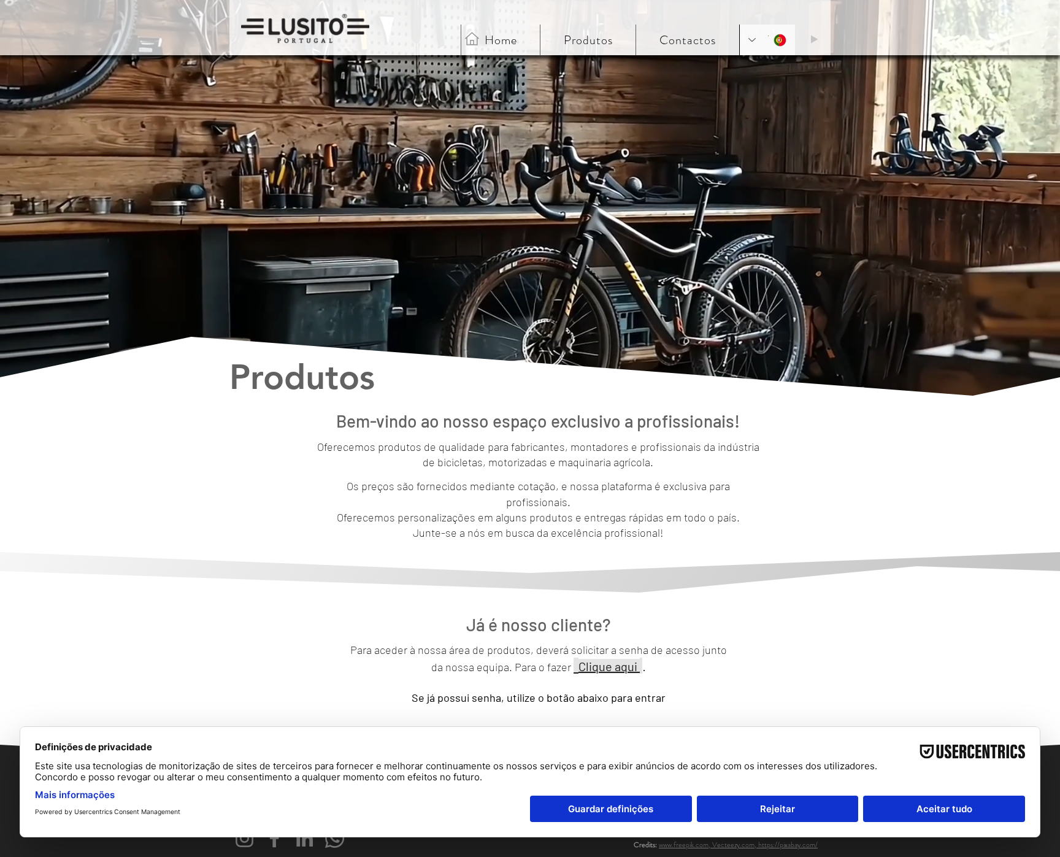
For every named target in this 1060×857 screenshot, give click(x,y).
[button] (687, 40)
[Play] (814, 39)
